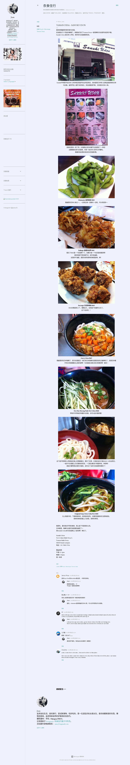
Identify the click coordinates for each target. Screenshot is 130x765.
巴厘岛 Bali (78, 13)
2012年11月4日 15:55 (74, 575)
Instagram (49, 721)
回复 (63, 591)
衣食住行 (49, 6)
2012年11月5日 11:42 (75, 619)
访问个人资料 (40, 728)
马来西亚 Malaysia (68, 13)
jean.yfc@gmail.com (61, 724)
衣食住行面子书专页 (62, 721)
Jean (68, 581)
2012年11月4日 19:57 (76, 595)
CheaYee (64, 650)
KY (62, 612)
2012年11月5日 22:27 (71, 632)
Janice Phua (65, 575)
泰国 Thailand (56, 13)
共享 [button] (38, 22)
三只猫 (63, 632)
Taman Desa (41, 31)
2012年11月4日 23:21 (75, 600)
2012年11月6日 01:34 (75, 638)
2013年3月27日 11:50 (73, 650)
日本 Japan (46, 13)
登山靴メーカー (66, 595)
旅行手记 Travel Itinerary (92, 13)
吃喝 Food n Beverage (43, 29)
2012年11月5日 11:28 (68, 612)
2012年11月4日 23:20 (75, 581)
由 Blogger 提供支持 (79, 756)
